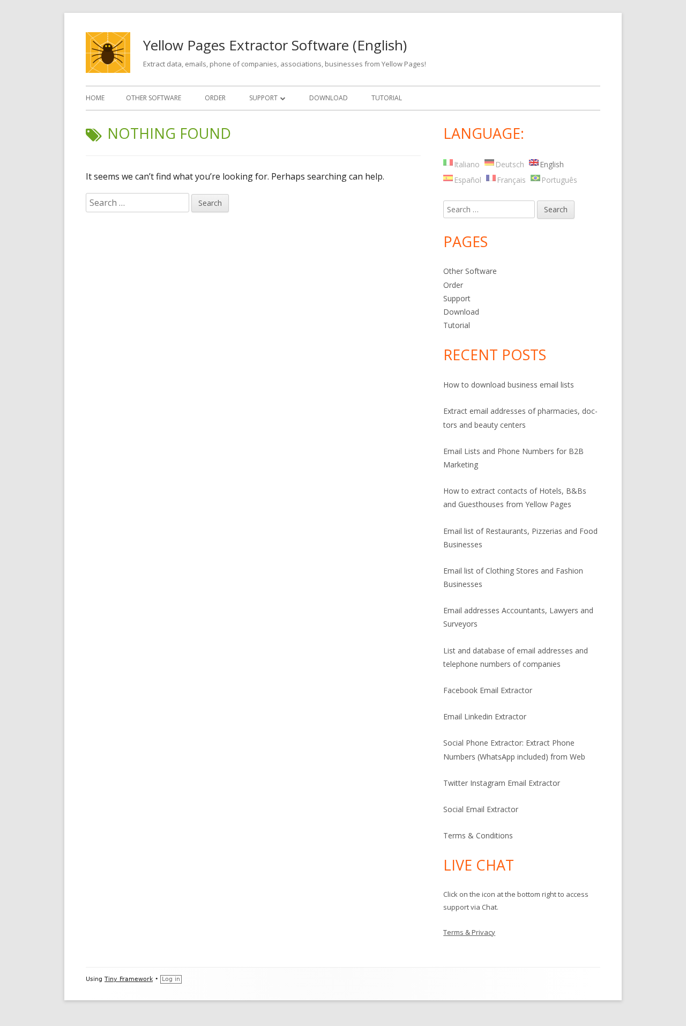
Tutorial (386, 97)
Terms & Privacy (469, 932)
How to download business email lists (508, 385)
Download (328, 97)
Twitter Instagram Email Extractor (501, 783)
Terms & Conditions (478, 835)
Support (263, 97)
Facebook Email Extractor (487, 690)
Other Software (153, 97)
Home (95, 97)
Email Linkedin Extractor (484, 716)
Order (215, 97)
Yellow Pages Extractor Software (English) (275, 45)
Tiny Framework (129, 979)
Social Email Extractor (480, 809)
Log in (171, 979)
